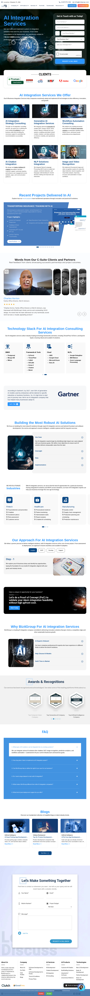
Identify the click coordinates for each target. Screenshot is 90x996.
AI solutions (16, 130)
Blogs (21, 977)
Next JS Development (82, 967)
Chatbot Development (52, 970)
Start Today (14, 608)
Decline (41, 993)
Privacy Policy (32, 979)
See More (44, 853)
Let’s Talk (12, 404)
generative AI (51, 126)
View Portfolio (17, 82)
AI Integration (50, 973)
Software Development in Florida (36, 972)
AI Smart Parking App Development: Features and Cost (16, 837)
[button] (37, 247)
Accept (49, 993)
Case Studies (22, 973)
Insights (33, 550)
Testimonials (50, 5)
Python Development (82, 975)
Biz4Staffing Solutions (67, 970)
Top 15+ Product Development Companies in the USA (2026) (42, 837)
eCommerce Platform (67, 977)
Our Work (22, 970)
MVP (41, 550)
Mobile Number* (26, 903)
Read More (8, 844)
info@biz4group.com (82, 2)
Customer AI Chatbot (67, 967)
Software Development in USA (36, 968)
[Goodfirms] (19, 985)
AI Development (50, 967)
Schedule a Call (83, 5)
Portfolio (41, 5)
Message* (24, 914)
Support (61, 550)
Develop (51, 550)
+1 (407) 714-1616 (65, 2)
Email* (52, 893)
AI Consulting (50, 976)
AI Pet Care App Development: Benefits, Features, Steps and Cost (72, 837)
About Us (22, 967)
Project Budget (54, 903)
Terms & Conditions (34, 976)
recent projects (27, 198)
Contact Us (72, 5)
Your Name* (25, 893)
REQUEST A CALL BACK (69, 61)
